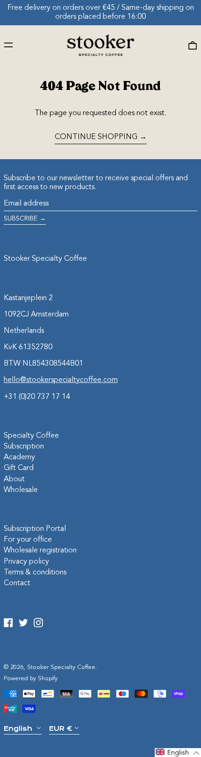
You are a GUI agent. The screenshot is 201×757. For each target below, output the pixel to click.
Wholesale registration (40, 550)
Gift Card (19, 468)
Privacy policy (26, 562)
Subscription (24, 446)
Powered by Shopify (30, 679)
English (19, 728)
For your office (28, 540)
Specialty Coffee (31, 436)
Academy (19, 457)
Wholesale (21, 490)
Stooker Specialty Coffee (45, 259)
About (14, 479)
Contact (17, 583)
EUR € (60, 728)
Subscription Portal (35, 529)
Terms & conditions (35, 572)
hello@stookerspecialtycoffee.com (61, 380)
